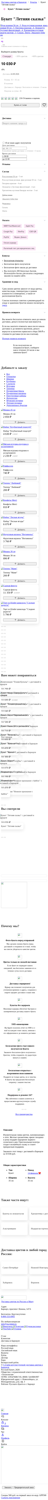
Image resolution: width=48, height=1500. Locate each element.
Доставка (11, 74)
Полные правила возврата (14, 338)
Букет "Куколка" (8, 750)
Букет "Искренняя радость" (13, 699)
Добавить (21, 422)
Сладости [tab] (10, 384)
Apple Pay (29, 226)
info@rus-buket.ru (9, 1324)
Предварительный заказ (24, 1488)
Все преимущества (24, 1114)
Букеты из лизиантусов (13, 1214)
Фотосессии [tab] (11, 398)
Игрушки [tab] (10, 386)
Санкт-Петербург (10, 1267)
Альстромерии (9, 1228)
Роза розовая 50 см (9, 177)
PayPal (6, 237)
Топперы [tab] (10, 388)
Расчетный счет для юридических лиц (19, 248)
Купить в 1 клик (20, 105)
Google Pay (8, 232)
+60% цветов (37, 56)
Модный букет (7, 778)
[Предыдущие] (2, 38)
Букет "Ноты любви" (10, 740)
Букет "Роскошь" (8, 732)
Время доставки (9, 154)
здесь (4, 305)
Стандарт (7, 56)
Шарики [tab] (10, 379)
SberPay (21, 232)
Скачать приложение (10, 1498)
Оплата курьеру (10, 243)
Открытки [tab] (11, 376)
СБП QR (32, 232)
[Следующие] (4, 44)
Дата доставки (8, 145)
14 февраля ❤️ (34, 1173)
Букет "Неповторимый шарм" (14, 712)
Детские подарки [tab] (14, 403)
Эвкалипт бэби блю (10, 199)
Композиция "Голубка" (11, 769)
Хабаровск (7, 1282)
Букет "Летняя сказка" (11, 824)
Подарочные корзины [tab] (16, 393)
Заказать (8, 1488)
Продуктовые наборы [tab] (16, 396)
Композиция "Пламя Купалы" (14, 690)
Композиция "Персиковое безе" (15, 724)
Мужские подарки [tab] (14, 400)
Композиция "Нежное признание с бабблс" (17, 790)
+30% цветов (21, 56)
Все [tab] (8, 374)
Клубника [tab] (10, 381)
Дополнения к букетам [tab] (16, 405)
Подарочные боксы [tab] (15, 391)
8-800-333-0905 (8, 1316)
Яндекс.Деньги (20, 237)
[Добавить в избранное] (44, 105)
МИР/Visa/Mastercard (12, 226)
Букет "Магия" (8, 758)
